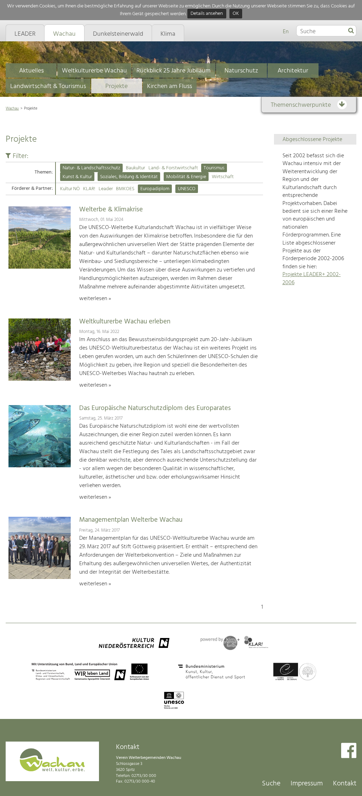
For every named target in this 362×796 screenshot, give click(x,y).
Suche (271, 783)
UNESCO (186, 189)
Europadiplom (154, 189)
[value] (351, 31)
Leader (106, 189)
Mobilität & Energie (186, 177)
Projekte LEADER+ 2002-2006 (311, 278)
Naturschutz (241, 71)
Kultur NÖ (70, 189)
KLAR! (89, 189)
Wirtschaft (223, 177)
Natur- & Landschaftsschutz (91, 168)
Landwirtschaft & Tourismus (48, 86)
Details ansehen (207, 14)
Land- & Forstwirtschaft (173, 168)
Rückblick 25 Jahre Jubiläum (173, 71)
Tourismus (214, 168)
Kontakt (344, 783)
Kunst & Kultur (77, 177)
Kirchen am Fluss (169, 86)
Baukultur (135, 168)
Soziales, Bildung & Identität (129, 177)
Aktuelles (31, 71)
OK (236, 14)
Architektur (293, 71)
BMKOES (125, 189)
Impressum (307, 783)
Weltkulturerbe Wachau (94, 71)
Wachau (12, 108)
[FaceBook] (348, 751)
